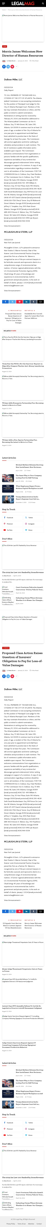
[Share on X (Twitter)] (8, 66)
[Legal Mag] (23, 3)
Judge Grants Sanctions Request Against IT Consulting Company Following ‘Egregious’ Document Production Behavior (19, 1045)
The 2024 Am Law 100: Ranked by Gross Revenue (23, 572)
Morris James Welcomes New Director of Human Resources (33, 925)
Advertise (31, 1224)
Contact (39, 1224)
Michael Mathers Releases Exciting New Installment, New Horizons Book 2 (29, 467)
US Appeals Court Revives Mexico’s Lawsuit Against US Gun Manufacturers (12, 925)
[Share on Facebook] (4, 66)
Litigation (6, 648)
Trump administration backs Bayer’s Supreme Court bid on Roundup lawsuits (27, 499)
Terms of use (22, 1224)
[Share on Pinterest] (12, 66)
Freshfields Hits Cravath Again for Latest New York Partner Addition (34, 316)
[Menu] (3, 3)
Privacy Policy (11, 1224)
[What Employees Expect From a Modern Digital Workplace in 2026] (8, 489)
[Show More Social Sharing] (16, 66)
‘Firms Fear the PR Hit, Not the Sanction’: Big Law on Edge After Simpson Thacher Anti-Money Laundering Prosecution (23, 366)
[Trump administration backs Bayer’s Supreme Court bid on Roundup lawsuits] (8, 499)
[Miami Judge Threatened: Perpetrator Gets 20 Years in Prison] (23, 953)
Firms (4, 46)
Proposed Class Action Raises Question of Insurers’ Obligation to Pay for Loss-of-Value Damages (13, 318)
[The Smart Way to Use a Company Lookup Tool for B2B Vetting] (8, 478)
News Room (12, 61)
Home (4, 10)
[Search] (43, 3)
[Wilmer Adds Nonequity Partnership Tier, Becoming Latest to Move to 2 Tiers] (23, 387)
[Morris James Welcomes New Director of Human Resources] (23, 28)
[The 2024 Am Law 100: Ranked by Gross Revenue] (23, 556)
